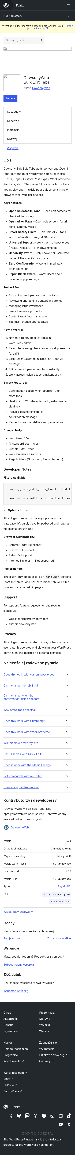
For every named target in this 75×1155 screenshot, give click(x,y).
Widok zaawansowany (18, 911)
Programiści (10, 1055)
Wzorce (44, 1031)
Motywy (44, 1018)
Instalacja (13, 130)
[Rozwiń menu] (69, 5)
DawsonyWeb (41, 88)
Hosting (8, 1025)
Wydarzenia (46, 1049)
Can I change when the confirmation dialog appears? (21, 697)
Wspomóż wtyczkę (15, 991)
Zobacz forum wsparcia (18, 964)
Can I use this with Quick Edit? (23, 754)
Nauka (7, 1042)
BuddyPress (12, 1091)
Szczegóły (14, 111)
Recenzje (13, 121)
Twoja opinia (11, 938)
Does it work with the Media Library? (27, 765)
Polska (16, 1107)
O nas (7, 1012)
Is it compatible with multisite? (22, 776)
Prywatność (11, 1031)
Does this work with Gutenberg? (24, 721)
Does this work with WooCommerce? (27, 732)
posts (67, 894)
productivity (56, 901)
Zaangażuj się (48, 1042)
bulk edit (56, 894)
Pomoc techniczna (15, 1049)
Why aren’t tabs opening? (19, 710)
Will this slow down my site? (21, 743)
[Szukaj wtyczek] (40, 40)
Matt (8, 1079)
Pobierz (10, 98)
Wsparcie (12, 148)
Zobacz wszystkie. (59, 938)
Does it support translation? (21, 787)
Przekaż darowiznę (53, 1055)
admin (46, 894)
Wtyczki (44, 1025)
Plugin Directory (12, 15)
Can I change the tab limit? (20, 685)
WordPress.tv (13, 1061)
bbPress (10, 1085)
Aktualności (10, 1018)
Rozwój (12, 139)
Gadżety (46, 1061)
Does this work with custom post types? (29, 674)
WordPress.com (15, 1072)
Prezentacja (47, 1012)
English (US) (65, 886)
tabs (68, 901)
